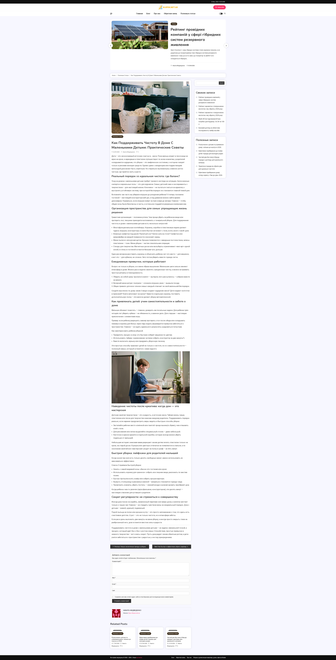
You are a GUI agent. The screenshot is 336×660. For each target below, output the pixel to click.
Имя (114, 578)
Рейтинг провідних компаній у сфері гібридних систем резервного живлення (196, 37)
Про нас (157, 14)
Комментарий (116, 561)
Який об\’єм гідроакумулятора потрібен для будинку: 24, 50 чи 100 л (211, 121)
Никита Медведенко (179, 65)
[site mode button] (221, 14)
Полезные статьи (188, 14)
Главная (139, 14)
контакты (139, 657)
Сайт (113, 590)
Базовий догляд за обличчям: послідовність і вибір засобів (209, 129)
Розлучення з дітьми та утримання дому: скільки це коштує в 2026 (121, 639)
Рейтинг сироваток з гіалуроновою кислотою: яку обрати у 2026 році (211, 107)
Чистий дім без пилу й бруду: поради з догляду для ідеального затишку (177, 639)
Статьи (174, 24)
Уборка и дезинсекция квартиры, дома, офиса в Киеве (209, 657)
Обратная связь (170, 14)
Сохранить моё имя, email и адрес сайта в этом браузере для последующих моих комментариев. (144, 597)
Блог (148, 14)
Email (114, 584)
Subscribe (221, 7)
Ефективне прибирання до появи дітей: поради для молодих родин (148, 639)
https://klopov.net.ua (134, 613)
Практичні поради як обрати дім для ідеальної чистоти (210, 167)
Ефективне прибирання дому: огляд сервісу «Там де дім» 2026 (210, 174)
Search (222, 83)
